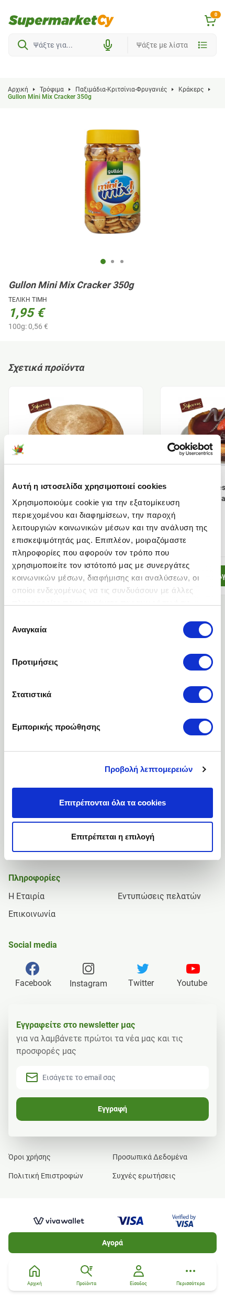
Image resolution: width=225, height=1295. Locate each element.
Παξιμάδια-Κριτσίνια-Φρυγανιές (121, 89)
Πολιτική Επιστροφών (45, 1176)
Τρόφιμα (52, 89)
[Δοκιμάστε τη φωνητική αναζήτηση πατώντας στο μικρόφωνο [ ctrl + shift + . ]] (108, 45)
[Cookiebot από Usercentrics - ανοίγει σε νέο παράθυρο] (167, 449)
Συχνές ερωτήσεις (144, 1176)
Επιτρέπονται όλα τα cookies (112, 802)
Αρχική (18, 89)
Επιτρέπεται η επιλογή (112, 836)
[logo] (61, 21)
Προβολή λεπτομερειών (149, 769)
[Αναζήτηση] (23, 45)
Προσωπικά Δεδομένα (150, 1157)
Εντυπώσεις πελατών (159, 896)
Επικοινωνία (31, 914)
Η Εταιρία (26, 896)
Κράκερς (191, 89)
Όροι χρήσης (29, 1157)
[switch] (198, 662)
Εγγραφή (112, 1109)
